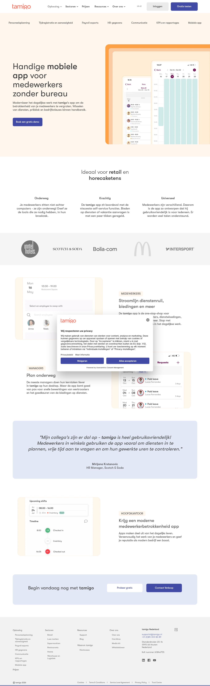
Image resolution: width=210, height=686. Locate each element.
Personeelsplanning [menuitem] (24, 635)
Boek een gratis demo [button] (27, 122)
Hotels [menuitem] (50, 652)
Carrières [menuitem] (116, 639)
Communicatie (139, 22)
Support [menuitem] (83, 635)
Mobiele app (194, 22)
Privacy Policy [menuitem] (141, 682)
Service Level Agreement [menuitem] (120, 682)
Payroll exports (90, 22)
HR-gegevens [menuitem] (21, 650)
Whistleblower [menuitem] (118, 647)
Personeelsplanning (19, 22)
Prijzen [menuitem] (16, 669)
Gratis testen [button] (184, 6)
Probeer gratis (124, 587)
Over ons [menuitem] (114, 630)
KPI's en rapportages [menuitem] (21, 659)
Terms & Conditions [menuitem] (97, 682)
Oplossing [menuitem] (17, 630)
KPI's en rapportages (168, 22)
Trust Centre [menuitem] (157, 682)
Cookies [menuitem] (80, 682)
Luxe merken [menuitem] (53, 639)
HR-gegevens (115, 22)
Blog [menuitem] (82, 639)
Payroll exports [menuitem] (22, 645)
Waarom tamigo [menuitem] (85, 645)
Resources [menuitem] (82, 630)
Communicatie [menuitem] (21, 654)
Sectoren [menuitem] (49, 630)
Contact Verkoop (164, 587)
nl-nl (139, 6)
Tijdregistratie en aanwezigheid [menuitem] (22, 640)
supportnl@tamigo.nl (152, 634)
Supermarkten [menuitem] (53, 643)
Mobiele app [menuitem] (20, 665)
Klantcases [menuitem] (85, 650)
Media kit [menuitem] (116, 643)
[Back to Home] (21, 6)
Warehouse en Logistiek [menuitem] (53, 657)
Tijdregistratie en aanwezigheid (56, 22)
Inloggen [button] (157, 6)
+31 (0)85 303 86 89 (151, 637)
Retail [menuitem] (50, 635)
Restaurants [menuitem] (52, 647)
